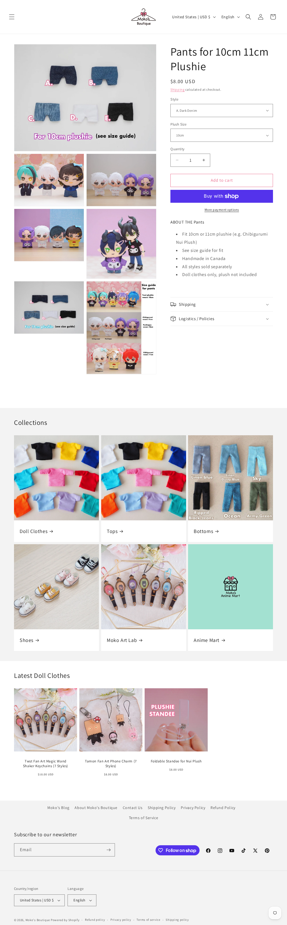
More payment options (222, 210)
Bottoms (203, 531)
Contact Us (133, 807)
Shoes (26, 640)
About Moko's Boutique (96, 807)
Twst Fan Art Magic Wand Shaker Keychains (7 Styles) (45, 763)
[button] (12, 17)
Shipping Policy (161, 807)
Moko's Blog (58, 807)
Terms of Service (143, 817)
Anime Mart (206, 640)
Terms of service (148, 920)
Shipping (177, 89)
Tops (112, 531)
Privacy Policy (193, 807)
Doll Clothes (33, 531)
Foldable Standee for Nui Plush (176, 761)
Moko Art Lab (122, 640)
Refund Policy (222, 807)
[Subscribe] (108, 849)
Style (174, 99)
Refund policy (95, 920)
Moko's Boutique (38, 920)
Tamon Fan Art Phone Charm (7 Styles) (111, 763)
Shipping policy (177, 920)
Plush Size (178, 124)
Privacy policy (120, 920)
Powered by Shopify (65, 920)
